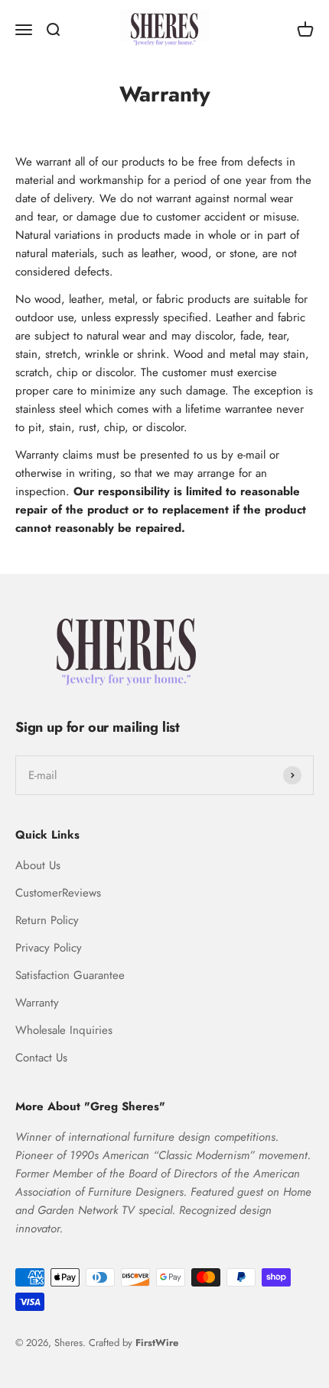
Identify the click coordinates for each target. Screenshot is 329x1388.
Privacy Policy (48, 947)
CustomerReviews (58, 892)
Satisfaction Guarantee (70, 975)
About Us (37, 865)
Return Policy (47, 920)
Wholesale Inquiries (63, 1030)
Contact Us (41, 1057)
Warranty (37, 1002)
